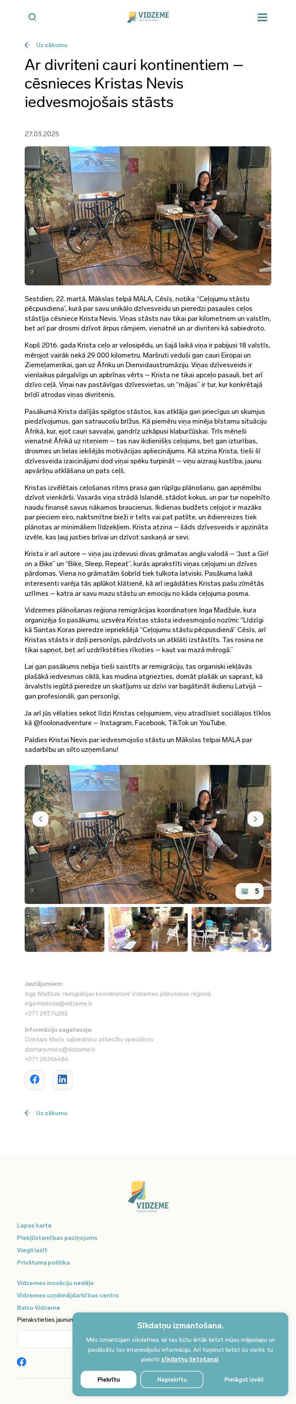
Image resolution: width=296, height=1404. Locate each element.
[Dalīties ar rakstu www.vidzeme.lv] (34, 1080)
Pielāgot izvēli (244, 1379)
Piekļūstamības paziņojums (57, 1237)
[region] (180, 1354)
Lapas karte (34, 1225)
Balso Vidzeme (38, 1307)
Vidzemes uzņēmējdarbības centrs (68, 1295)
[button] (40, 819)
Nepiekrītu (172, 1379)
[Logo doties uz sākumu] (148, 1200)
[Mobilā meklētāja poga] (32, 17)
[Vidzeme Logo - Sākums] (148, 17)
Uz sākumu (51, 45)
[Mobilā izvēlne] (262, 17)
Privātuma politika (43, 1262)
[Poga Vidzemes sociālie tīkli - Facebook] (21, 1362)
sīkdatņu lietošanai (190, 1359)
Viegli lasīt (32, 1250)
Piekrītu (109, 1379)
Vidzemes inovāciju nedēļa (55, 1283)
